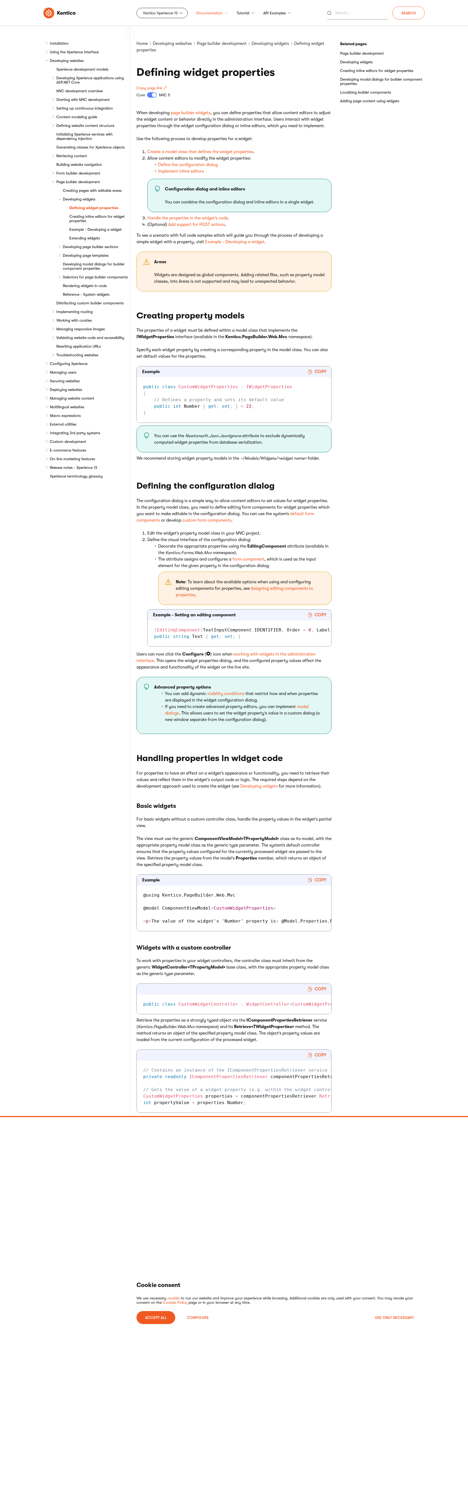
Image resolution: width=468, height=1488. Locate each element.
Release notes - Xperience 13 (73, 467)
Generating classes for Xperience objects (90, 147)
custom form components (206, 520)
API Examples (274, 13)
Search (408, 13)
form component (248, 559)
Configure (198, 1317)
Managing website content (72, 398)
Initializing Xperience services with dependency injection (84, 136)
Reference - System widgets (86, 294)
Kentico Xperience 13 (160, 13)
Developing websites (67, 60)
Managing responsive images (80, 329)
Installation (59, 43)
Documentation (209, 13)
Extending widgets (84, 238)
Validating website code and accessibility (90, 337)
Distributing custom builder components (90, 303)
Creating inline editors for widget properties (97, 218)
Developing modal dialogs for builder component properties (94, 266)
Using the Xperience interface (74, 52)
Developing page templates (86, 255)
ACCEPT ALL (156, 1317)
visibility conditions (225, 693)
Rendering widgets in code (85, 286)
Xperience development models (82, 69)
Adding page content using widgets (369, 101)
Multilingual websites (67, 407)
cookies (173, 1298)
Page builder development (78, 182)
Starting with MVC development (83, 99)
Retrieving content (71, 156)
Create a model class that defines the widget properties (200, 151)
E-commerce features (68, 450)
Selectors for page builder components (95, 277)
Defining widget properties (94, 208)
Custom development (68, 441)
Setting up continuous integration (84, 108)
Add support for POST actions (196, 224)
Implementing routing (74, 312)
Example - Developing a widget (95, 229)
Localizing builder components (365, 92)
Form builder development (78, 173)
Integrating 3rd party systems (75, 433)
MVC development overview (79, 91)
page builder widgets (190, 112)
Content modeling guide (76, 117)
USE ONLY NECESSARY (394, 1317)
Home (142, 43)
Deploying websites (66, 389)
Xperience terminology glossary (76, 476)
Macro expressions (65, 415)
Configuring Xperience (68, 363)
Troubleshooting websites (77, 355)
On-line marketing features (72, 459)
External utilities (63, 424)
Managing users (63, 372)
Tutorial (243, 13)
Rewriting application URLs (78, 346)
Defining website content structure (85, 125)
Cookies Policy (175, 1302)
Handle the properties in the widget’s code (187, 218)
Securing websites (65, 381)
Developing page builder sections (90, 247)
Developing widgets (79, 199)
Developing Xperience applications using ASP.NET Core (90, 80)
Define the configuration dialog (188, 164)
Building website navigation (79, 164)
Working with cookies (74, 320)
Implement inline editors (181, 171)
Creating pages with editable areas (92, 190)
